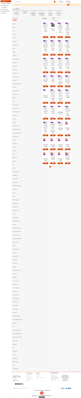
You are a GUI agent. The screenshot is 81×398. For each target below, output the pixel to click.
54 (61, 166)
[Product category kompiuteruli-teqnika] (33, 13)
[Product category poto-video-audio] (58, 13)
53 (59, 166)
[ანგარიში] (60, 4)
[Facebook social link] (16, 384)
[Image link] (19, 373)
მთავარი (14, 8)
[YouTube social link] (20, 384)
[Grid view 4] (55, 19)
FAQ (26, 381)
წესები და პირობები (29, 377)
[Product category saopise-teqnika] (50, 13)
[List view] (52, 19)
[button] (45, 37)
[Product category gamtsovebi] (25, 12)
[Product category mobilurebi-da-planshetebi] (42, 13)
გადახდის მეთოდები (29, 374)
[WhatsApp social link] (22, 384)
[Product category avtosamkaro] (16, 12)
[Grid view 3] (53, 19)
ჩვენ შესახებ (38, 374)
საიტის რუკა (28, 380)
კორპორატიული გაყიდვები (40, 377)
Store (37, 378)
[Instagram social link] (18, 384)
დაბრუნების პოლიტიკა (29, 378)
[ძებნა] (54, 1)
